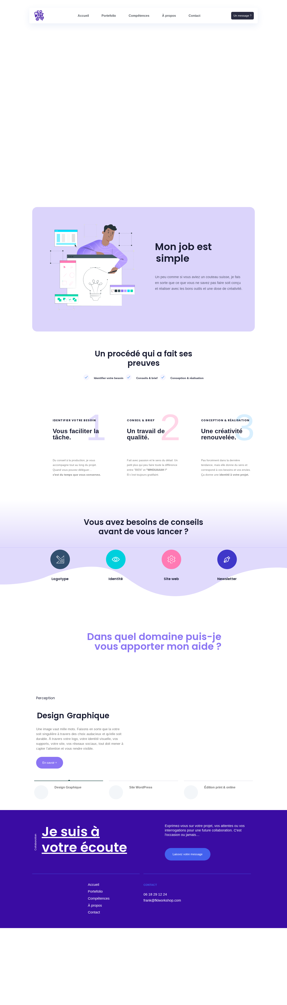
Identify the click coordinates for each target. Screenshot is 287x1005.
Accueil (83, 15)
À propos (169, 15)
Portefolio (109, 15)
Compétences (139, 15)
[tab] (68, 792)
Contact (194, 15)
